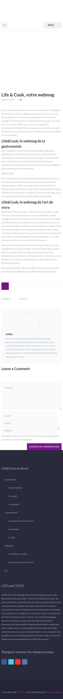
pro (6, 570)
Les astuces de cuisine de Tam (20, 521)
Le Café (11, 537)
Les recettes (13, 529)
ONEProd (21, 692)
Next (51, 25)
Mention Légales (54, 692)
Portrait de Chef (15, 488)
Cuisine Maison (11, 512)
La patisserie (13, 504)
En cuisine (12, 496)
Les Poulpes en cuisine (17, 554)
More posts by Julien (15, 357)
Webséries (9, 546)
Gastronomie (10, 479)
